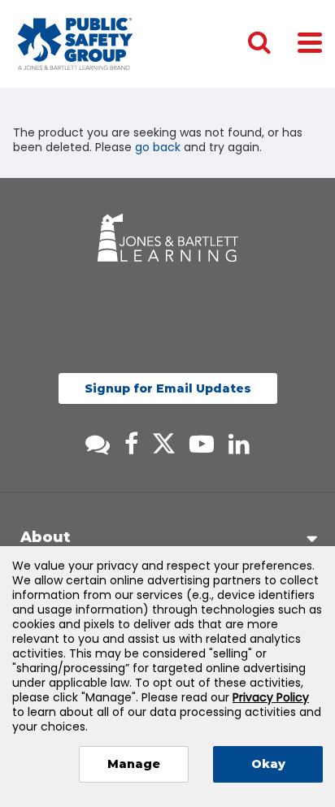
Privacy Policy (271, 697)
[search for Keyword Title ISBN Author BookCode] (272, 44)
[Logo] (75, 44)
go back (158, 147)
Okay (268, 764)
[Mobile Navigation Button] (310, 41)
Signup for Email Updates (168, 388)
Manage (133, 764)
